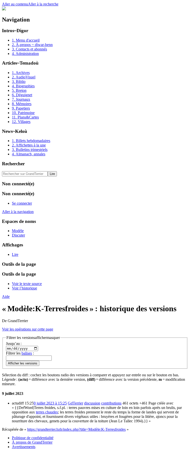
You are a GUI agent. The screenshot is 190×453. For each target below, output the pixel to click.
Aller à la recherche (43, 4)
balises (27, 353)
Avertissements (23, 447)
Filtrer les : (20, 353)
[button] (33, 337)
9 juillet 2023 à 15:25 (50, 403)
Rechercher (13, 163)
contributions (111, 403)
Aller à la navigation (18, 212)
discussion (92, 403)
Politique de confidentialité (32, 438)
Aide (6, 296)
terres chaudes (47, 412)
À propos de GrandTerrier (32, 442)
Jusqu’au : (14, 343)
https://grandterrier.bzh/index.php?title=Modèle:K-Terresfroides (76, 429)
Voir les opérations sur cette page (27, 329)
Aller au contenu (15, 4)
